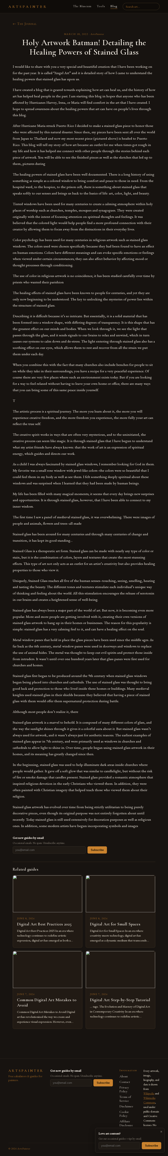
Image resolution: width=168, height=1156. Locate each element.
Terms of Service (125, 1099)
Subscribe (97, 849)
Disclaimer (126, 1106)
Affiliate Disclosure (126, 1123)
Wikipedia (148, 1093)
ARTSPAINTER (27, 6)
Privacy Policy (124, 1089)
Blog (113, 6)
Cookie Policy (124, 1114)
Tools (101, 6)
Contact (124, 1082)
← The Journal (25, 24)
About (123, 1076)
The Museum (82, 6)
